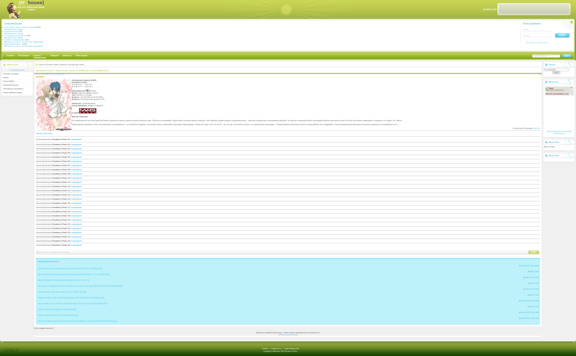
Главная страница (11, 74)
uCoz (295, 351)
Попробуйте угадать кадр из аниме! (19, 27)
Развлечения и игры (13, 29)
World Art (536, 128)
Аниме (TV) (60, 74)
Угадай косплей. (11, 31)
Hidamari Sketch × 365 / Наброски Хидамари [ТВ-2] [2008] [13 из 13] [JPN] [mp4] (71, 298)
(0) (68, 252)
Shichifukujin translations (13, 89)
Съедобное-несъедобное (15, 36)
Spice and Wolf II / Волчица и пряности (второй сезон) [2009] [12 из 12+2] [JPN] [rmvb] (74, 274)
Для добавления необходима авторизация (559, 132)
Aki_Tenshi (45, 74)
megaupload (76, 139)
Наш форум (23, 56)
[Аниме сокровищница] (28, 17)
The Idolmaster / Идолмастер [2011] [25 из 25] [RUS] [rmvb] (62, 292)
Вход (294, 335)
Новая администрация (12, 93)
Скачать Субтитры (44, 133)
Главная (10, 56)
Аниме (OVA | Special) (529, 266)
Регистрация (530, 42)
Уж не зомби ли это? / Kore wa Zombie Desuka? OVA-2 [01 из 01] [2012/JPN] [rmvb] (72, 304)
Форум (6, 78)
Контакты (67, 56)
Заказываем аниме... (13, 44)
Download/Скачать (11, 85)
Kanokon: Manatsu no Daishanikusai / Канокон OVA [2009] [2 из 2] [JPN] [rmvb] (70, 268)
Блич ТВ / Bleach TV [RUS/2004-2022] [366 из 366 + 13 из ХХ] (63, 280)
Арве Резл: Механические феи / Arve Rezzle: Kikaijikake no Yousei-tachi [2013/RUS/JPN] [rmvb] (77, 321)
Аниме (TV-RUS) (531, 277)
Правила (54, 56)
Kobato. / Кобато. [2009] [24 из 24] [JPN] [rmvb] (57, 309)
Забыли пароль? (543, 42)
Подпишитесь (276, 348)
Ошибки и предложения (14, 40)
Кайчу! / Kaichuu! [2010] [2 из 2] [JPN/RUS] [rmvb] (58, 315)
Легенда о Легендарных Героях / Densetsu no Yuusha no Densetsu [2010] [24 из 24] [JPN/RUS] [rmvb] (80, 286)
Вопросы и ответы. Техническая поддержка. (23, 42)
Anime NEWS (8, 81)
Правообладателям (291, 348)
